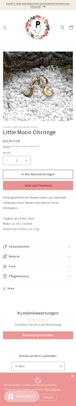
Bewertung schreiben (38, 335)
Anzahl (7, 152)
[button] (5, 27)
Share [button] (10, 288)
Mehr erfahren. (53, 389)
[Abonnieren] (60, 366)
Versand (6, 146)
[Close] (72, 376)
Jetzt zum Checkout (38, 185)
